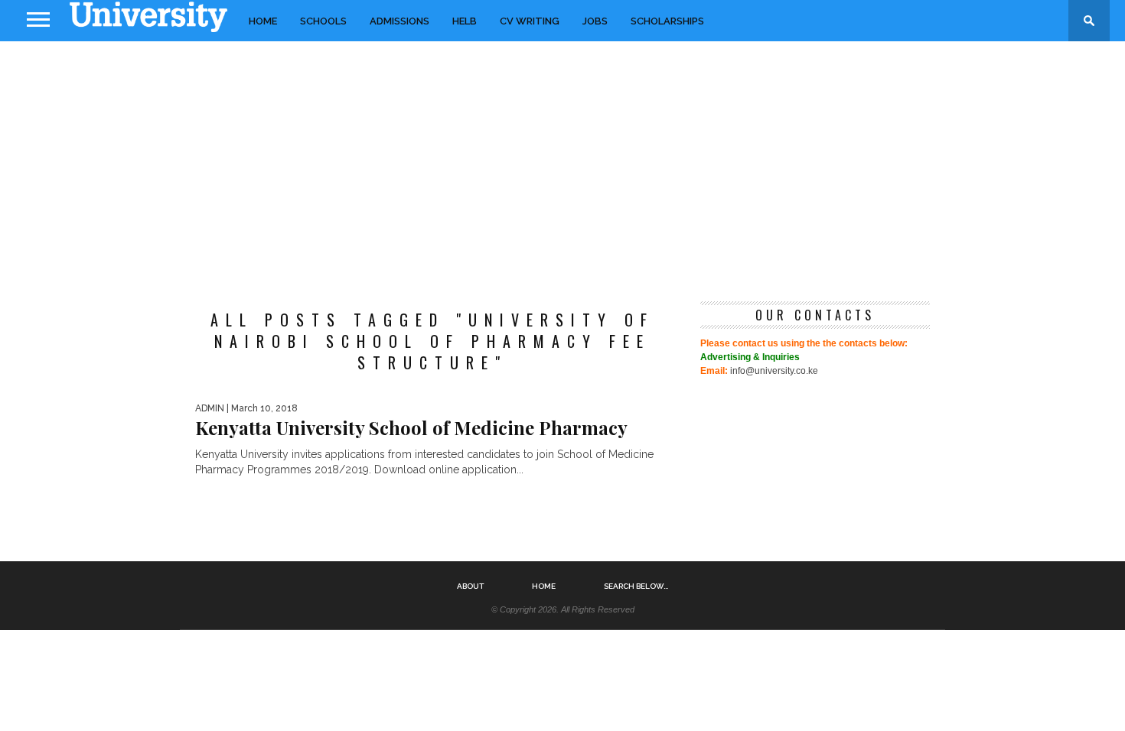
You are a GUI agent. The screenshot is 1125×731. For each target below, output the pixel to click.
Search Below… (636, 586)
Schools (323, 21)
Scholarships (667, 21)
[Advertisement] (562, 164)
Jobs (595, 21)
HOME (263, 21)
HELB (464, 21)
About (470, 586)
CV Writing (529, 21)
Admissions (399, 21)
